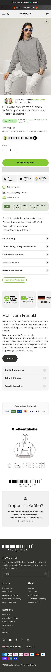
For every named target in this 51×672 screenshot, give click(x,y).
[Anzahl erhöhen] (15, 150)
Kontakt (5, 632)
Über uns (31, 588)
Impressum (6, 615)
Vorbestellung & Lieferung (11, 599)
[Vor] (48, 7)
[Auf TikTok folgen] (16, 640)
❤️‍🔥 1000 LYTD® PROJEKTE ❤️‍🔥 (25, 7)
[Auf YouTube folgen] (10, 640)
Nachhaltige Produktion (14, 280)
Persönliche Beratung (10, 595)
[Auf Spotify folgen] (28, 640)
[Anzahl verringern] (5, 150)
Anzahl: (5, 145)
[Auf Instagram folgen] (4, 640)
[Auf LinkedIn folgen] (22, 640)
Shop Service (7, 592)
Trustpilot (35, 2)
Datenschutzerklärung (10, 618)
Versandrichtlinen (8, 622)
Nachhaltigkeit (33, 595)
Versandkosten (16, 131)
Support (10, 358)
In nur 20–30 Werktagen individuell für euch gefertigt (32, 121)
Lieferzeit (11, 121)
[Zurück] (2, 7)
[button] (25, 169)
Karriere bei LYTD (34, 602)
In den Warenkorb (25, 162)
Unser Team (32, 592)
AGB (3, 629)
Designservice (7, 588)
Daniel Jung (19, 99)
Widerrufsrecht (7, 625)
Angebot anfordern (9, 602)
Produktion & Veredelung (37, 599)
